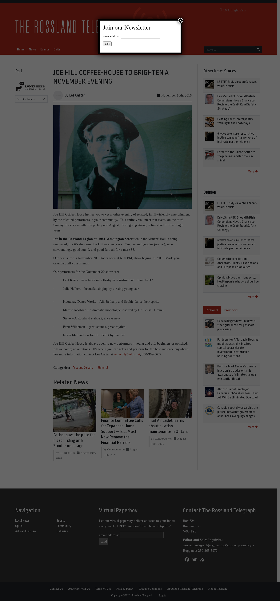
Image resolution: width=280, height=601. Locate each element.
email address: (111, 36)
